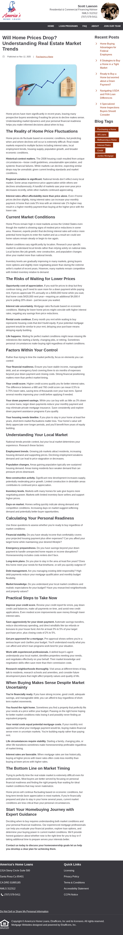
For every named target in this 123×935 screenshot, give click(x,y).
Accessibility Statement (76, 888)
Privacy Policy (71, 876)
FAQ (84, 26)
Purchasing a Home (44, 57)
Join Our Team (112, 26)
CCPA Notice (71, 894)
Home (51, 26)
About (95, 26)
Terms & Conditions (74, 882)
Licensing (69, 870)
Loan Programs (68, 26)
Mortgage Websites (22, 925)
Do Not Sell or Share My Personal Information (24, 911)
